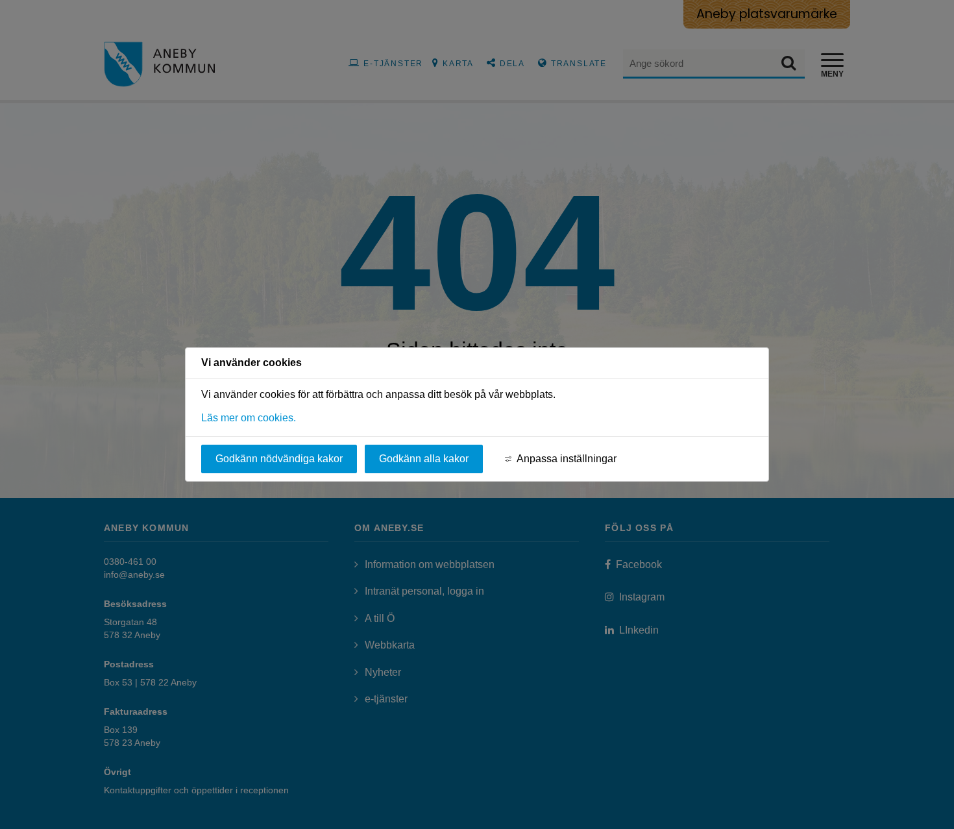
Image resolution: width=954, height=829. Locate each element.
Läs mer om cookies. (248, 417)
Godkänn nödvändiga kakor (279, 458)
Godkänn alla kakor (424, 458)
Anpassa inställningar (567, 458)
